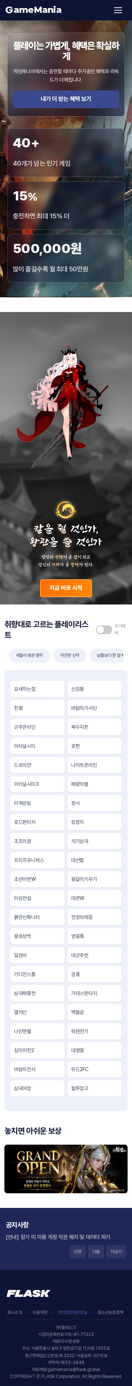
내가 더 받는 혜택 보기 (66, 98)
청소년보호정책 (110, 1312)
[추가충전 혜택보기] (112, 630)
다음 (96, 1251)
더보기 (116, 1251)
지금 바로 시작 (66, 587)
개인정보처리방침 (72, 1312)
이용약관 (40, 1312)
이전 (77, 1251)
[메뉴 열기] (118, 10)
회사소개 (14, 1312)
